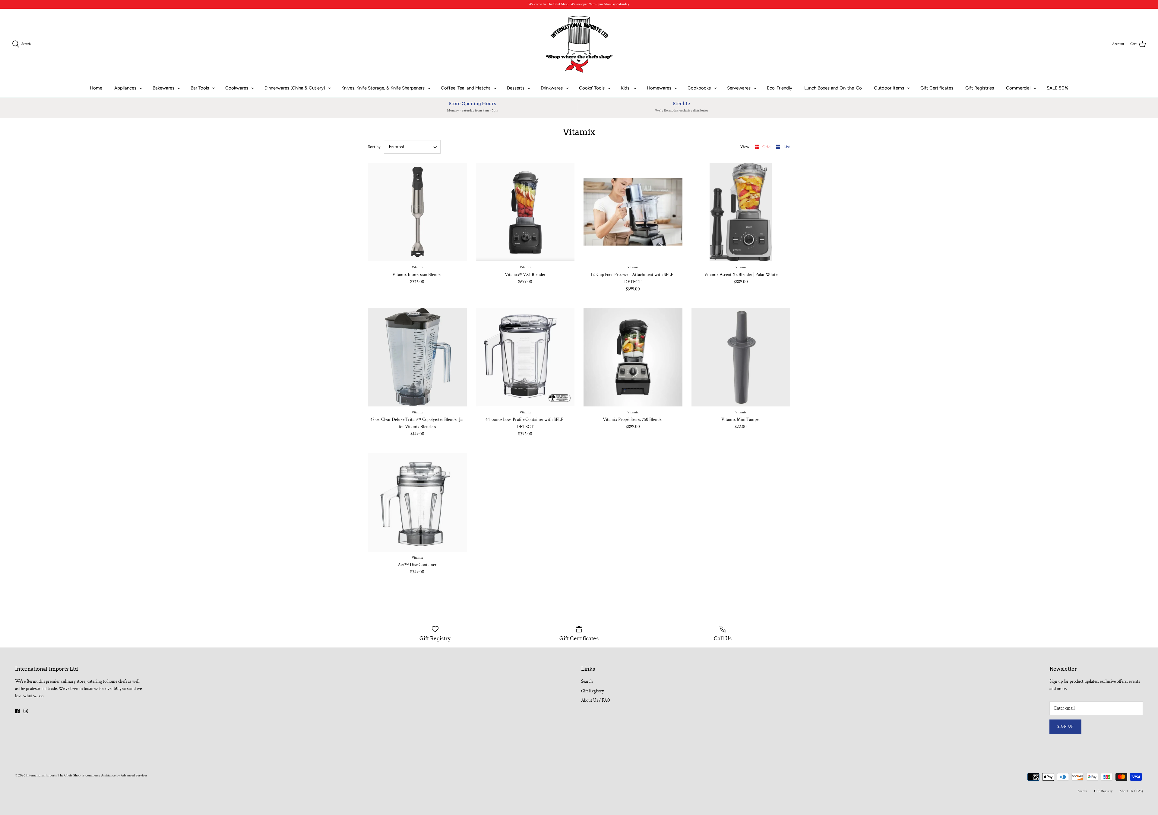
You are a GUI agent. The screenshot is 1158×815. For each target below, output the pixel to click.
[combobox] (412, 147)
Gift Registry (592, 691)
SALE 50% (1057, 88)
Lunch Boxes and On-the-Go (833, 88)
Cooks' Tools (592, 88)
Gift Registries (979, 88)
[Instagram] (26, 711)
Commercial (1018, 88)
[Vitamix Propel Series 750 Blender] (633, 357)
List (786, 147)
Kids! (626, 88)
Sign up (1065, 726)
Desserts (515, 88)
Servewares (739, 88)
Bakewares (163, 88)
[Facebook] (17, 711)
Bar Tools (200, 88)
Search (587, 681)
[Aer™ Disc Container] (417, 502)
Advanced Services (134, 775)
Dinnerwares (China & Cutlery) (294, 88)
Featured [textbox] (396, 147)
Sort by (374, 147)
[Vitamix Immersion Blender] (417, 212)
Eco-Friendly (779, 88)
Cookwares (236, 88)
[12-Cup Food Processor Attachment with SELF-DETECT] (633, 212)
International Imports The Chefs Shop (53, 775)
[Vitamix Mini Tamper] (740, 357)
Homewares (659, 88)
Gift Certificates (936, 88)
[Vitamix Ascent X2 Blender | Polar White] (740, 212)
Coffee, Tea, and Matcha (466, 88)
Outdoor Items (889, 88)
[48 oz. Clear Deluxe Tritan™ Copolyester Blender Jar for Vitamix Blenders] (417, 357)
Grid (766, 147)
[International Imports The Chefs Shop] (579, 44)
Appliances (125, 88)
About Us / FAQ (595, 700)
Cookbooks (699, 88)
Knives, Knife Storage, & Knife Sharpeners (383, 88)
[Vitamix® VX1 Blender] (525, 212)
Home (96, 88)
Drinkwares (552, 88)
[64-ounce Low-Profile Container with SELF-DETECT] (525, 357)
